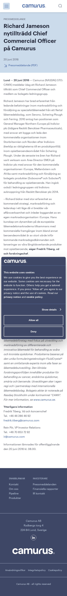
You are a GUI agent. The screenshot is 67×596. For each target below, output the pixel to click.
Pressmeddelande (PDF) (22, 65)
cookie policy (35, 297)
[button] (6, 6)
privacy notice (12, 297)
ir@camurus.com (14, 436)
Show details (49, 309)
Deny (33, 331)
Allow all (33, 320)
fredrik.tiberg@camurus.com (21, 420)
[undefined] (34, 6)
